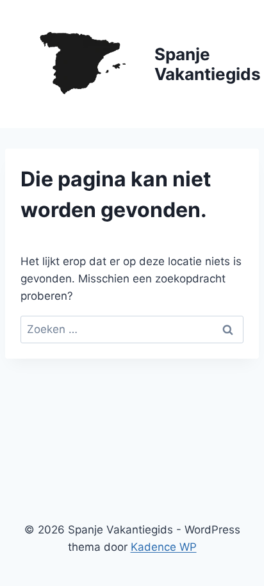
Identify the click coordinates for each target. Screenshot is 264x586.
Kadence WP (164, 547)
